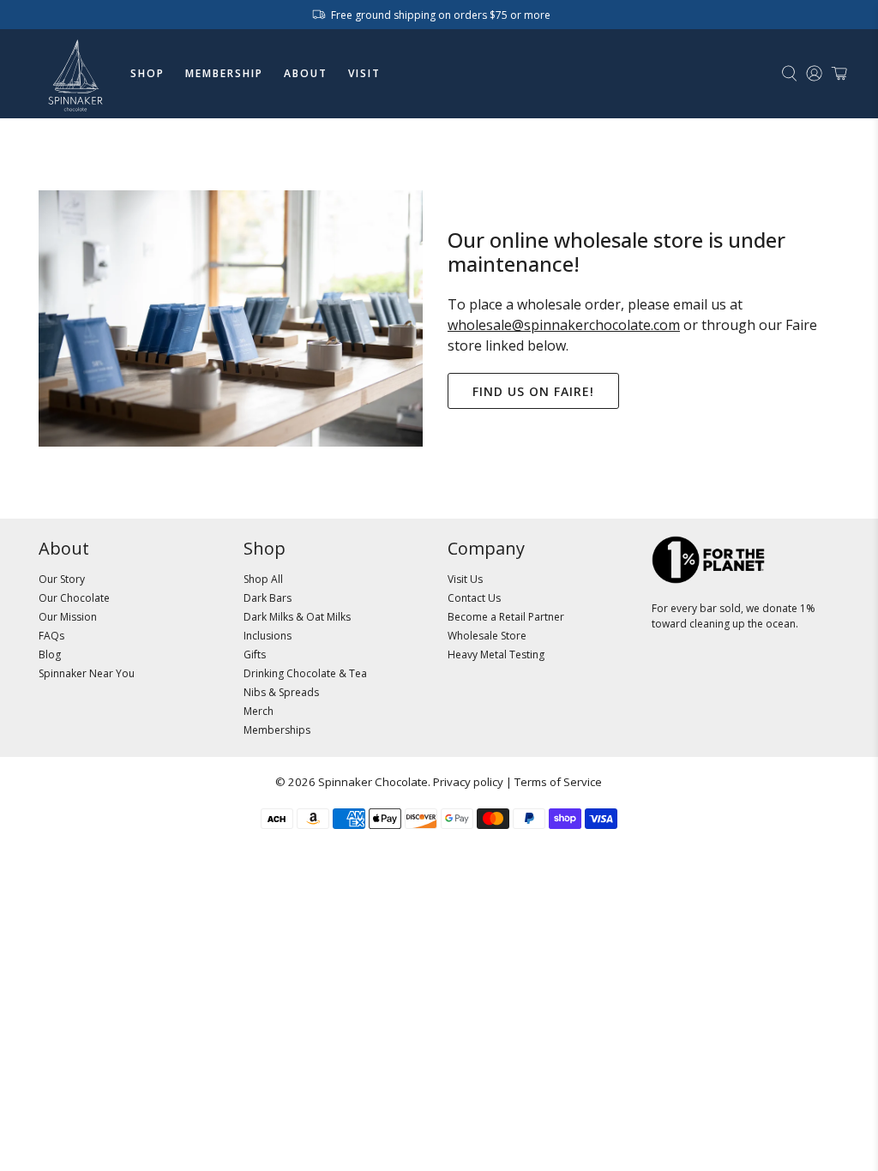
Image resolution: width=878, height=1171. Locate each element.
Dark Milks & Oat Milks (297, 617)
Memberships (277, 730)
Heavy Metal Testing (496, 654)
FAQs (51, 635)
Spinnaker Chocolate (373, 782)
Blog (50, 654)
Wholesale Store (487, 635)
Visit (364, 73)
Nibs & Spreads (281, 692)
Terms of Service (558, 782)
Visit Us (465, 579)
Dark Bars (268, 598)
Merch (259, 711)
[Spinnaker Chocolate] (75, 73)
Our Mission (68, 617)
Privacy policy (468, 782)
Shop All (263, 579)
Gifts (255, 654)
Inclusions (268, 635)
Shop (147, 73)
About (306, 73)
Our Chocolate (74, 598)
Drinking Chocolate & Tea (305, 673)
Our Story (62, 579)
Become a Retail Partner (506, 617)
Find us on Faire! (533, 391)
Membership (224, 73)
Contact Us (474, 598)
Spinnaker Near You (87, 673)
